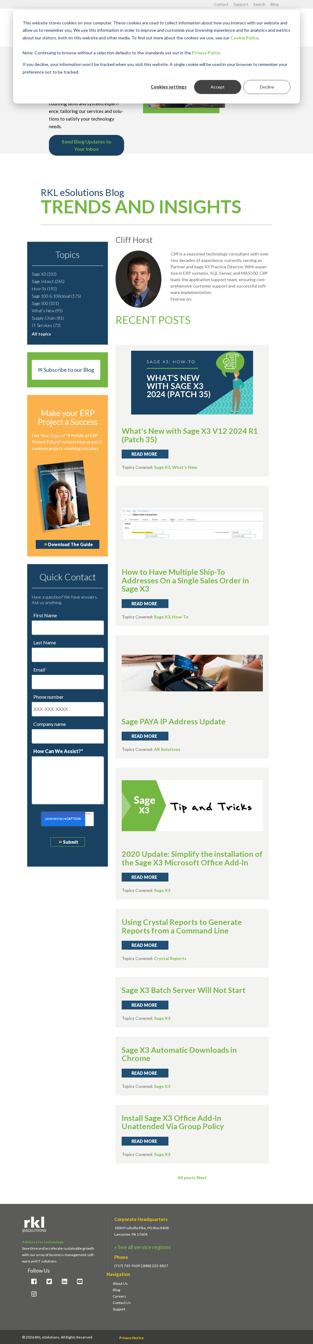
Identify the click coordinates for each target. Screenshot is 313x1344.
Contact (221, 4)
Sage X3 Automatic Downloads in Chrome (179, 1054)
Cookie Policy (244, 37)
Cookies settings (168, 86)
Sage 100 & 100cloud (56, 296)
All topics (41, 333)
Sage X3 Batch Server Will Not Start (183, 989)
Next (202, 1177)
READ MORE (144, 454)
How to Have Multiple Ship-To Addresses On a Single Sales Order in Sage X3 (185, 580)
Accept (218, 86)
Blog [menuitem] (116, 1290)
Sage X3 (44, 274)
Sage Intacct (48, 281)
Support (241, 4)
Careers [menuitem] (119, 1296)
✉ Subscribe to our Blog (66, 369)
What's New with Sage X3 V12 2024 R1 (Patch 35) (190, 435)
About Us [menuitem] (120, 1283)
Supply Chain (48, 318)
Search (259, 4)
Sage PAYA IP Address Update (174, 721)
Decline (267, 86)
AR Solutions (167, 749)
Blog (274, 4)
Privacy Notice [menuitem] (131, 1337)
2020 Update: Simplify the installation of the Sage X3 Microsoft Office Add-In (192, 858)
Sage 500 (45, 303)
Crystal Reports (170, 958)
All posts (187, 1177)
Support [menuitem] (119, 1309)
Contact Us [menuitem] (122, 1302)
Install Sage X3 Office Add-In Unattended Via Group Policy (173, 1122)
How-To (44, 288)
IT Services (46, 325)
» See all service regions (142, 1247)
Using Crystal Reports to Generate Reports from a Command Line (182, 926)
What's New (47, 310)
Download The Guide (70, 544)
